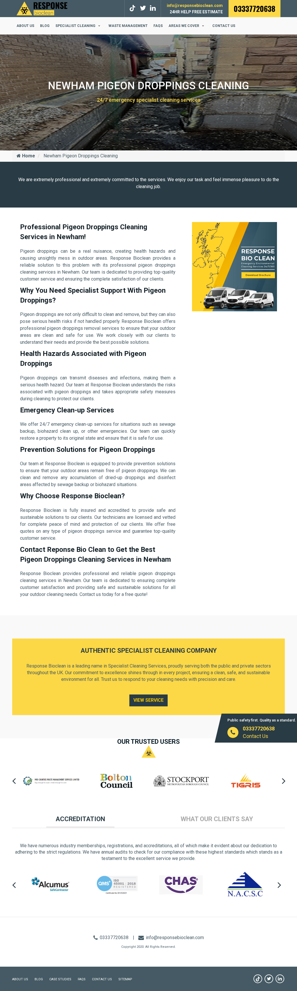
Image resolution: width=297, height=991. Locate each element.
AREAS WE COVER (184, 26)
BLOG (45, 26)
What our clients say (217, 819)
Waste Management (128, 26)
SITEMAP (125, 979)
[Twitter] (143, 8)
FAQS (158, 26)
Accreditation (80, 819)
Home (28, 156)
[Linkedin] (280, 978)
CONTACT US (102, 979)
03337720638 (254, 8)
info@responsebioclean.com (195, 5)
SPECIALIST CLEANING (75, 26)
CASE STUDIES (60, 979)
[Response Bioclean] (42, 8)
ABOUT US (25, 26)
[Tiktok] (133, 8)
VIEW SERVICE (148, 700)
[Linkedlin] (153, 8)
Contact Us (223, 26)
